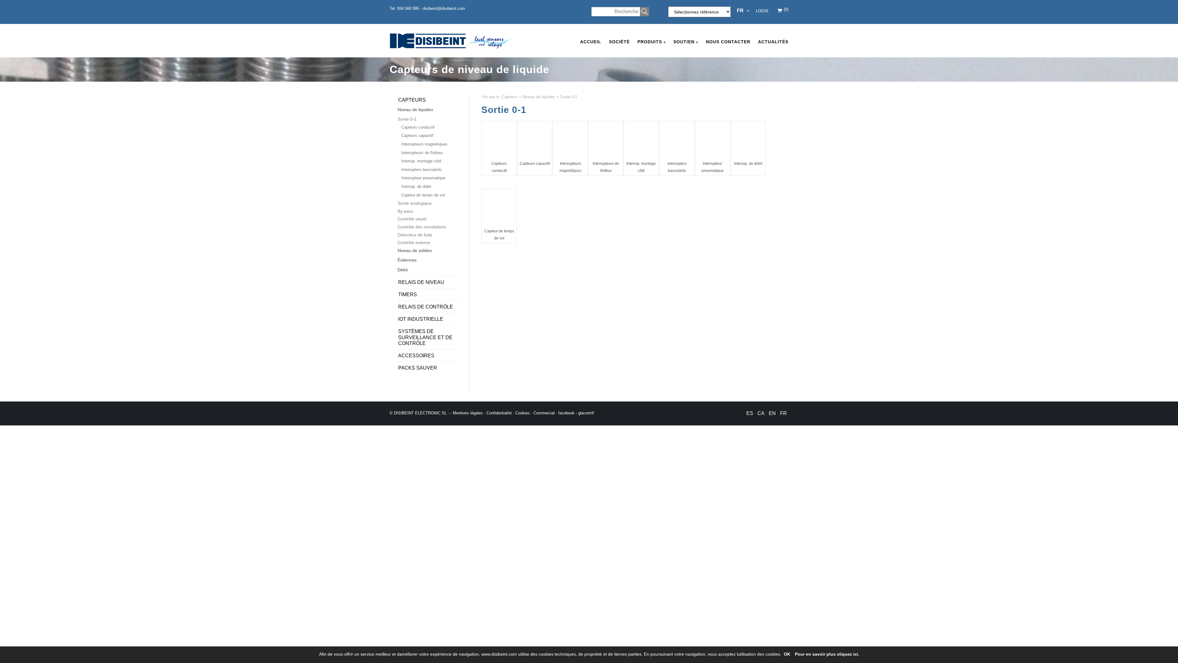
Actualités (773, 41)
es (749, 413)
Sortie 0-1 (568, 97)
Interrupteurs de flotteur (422, 152)
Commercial (544, 413)
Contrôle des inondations (422, 226)
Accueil (590, 41)
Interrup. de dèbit (748, 163)
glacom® (586, 413)
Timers (407, 294)
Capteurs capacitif (535, 163)
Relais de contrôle (425, 306)
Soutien (685, 42)
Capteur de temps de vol (423, 195)
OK (787, 654)
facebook (566, 413)
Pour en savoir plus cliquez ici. (827, 654)
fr (783, 413)
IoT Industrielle (420, 319)
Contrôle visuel (412, 218)
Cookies (522, 413)
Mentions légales (468, 413)
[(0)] (780, 11)
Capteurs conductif (418, 127)
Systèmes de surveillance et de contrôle (425, 337)
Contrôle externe (414, 242)
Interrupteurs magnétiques (424, 144)
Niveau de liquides (538, 97)
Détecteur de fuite (415, 234)
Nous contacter (728, 41)
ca (760, 413)
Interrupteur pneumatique (423, 178)
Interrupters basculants (421, 169)
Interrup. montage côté (421, 161)
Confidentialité (499, 413)
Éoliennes (407, 260)
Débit (403, 269)
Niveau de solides (415, 250)
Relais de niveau (421, 282)
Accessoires (416, 355)
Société (619, 41)
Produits (651, 42)
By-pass (405, 211)
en (772, 413)
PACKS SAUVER (417, 367)
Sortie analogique (415, 203)
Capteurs (510, 97)
